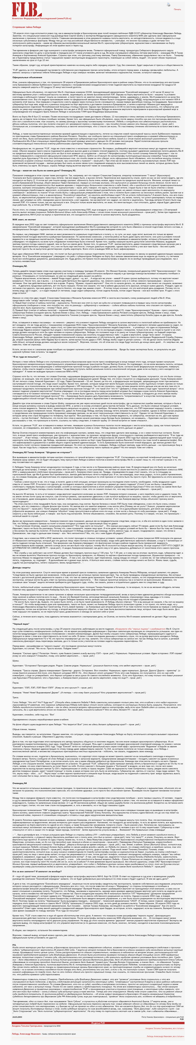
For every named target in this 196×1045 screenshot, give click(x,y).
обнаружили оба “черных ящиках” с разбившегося (140, 629)
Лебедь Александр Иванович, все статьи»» (165, 1036)
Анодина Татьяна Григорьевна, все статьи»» (164, 1028)
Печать (177, 9)
